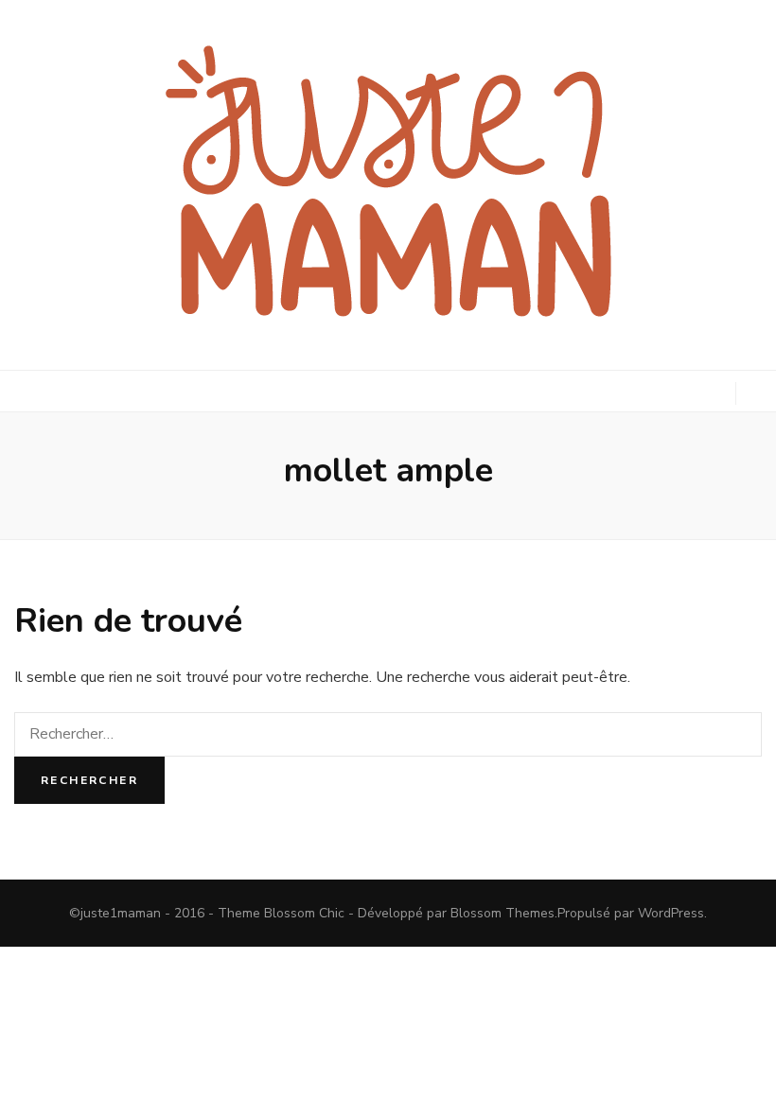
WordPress (671, 913)
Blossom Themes (502, 913)
